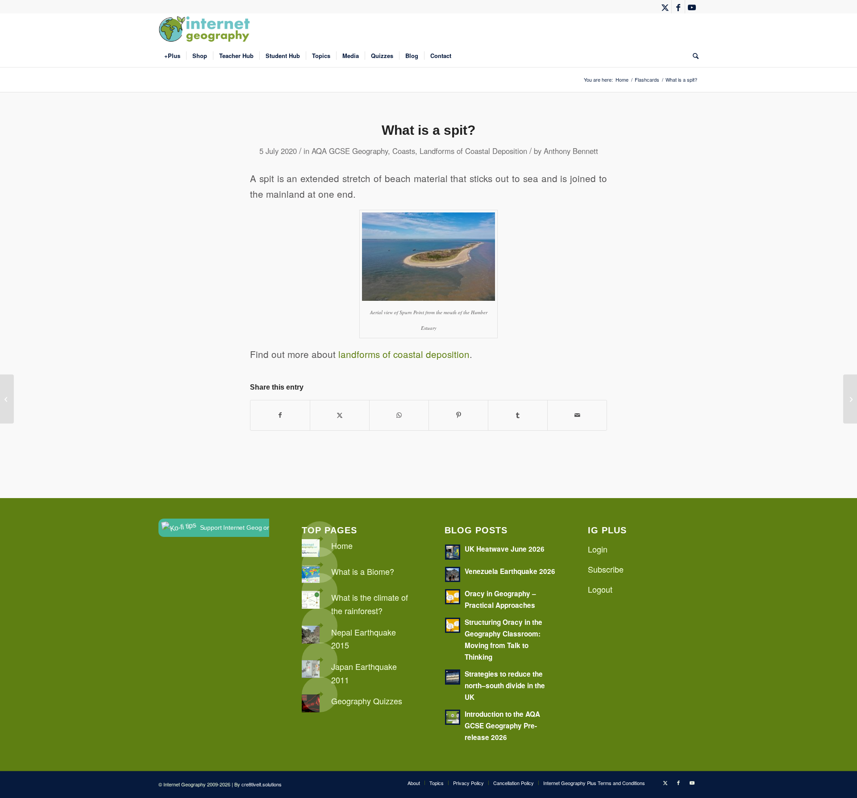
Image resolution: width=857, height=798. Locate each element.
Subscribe (606, 569)
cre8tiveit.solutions (261, 784)
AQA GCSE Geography (350, 150)
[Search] (693, 56)
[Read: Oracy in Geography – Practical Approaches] (453, 597)
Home (342, 545)
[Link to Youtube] (692, 6)
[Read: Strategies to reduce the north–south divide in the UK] (453, 677)
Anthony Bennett (571, 150)
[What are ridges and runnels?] (7, 399)
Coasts (403, 150)
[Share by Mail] (577, 415)
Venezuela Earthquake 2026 (510, 571)
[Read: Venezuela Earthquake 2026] (453, 574)
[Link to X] (664, 6)
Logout (600, 589)
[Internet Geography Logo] (205, 29)
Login (597, 549)
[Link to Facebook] (678, 6)
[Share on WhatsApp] (399, 415)
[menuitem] (172, 56)
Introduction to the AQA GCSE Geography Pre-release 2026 (502, 725)
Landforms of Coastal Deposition (473, 150)
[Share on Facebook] (280, 415)
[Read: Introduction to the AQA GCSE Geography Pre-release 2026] (453, 717)
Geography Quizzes (366, 701)
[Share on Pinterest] (458, 415)
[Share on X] (339, 415)
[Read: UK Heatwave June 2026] (453, 552)
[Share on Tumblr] (517, 415)
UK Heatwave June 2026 (505, 549)
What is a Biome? (362, 571)
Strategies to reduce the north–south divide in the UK (505, 685)
